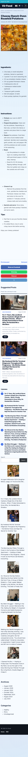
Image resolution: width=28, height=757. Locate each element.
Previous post (5, 262)
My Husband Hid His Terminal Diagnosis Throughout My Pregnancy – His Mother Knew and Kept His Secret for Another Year (14, 365)
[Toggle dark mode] (16, 6)
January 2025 (8, 690)
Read (5, 336)
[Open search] (22, 6)
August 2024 (8, 696)
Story (6, 712)
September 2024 (9, 694)
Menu (25, 5)
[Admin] (19, 6)
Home (2, 10)
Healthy (6, 710)
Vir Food (7, 5)
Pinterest (14, 276)
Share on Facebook (14, 267)
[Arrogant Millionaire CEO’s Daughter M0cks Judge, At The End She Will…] (13, 471)
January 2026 (8, 688)
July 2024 (7, 699)
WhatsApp (14, 272)
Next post (24, 262)
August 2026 (8, 686)
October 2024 (8, 692)
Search (3, 457)
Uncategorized (8, 10)
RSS (7, 732)
